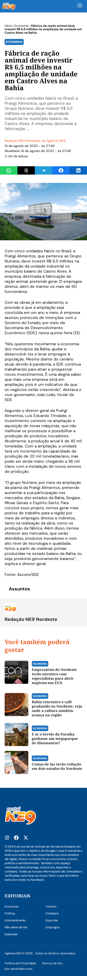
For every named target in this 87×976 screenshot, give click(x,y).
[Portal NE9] (9, 6)
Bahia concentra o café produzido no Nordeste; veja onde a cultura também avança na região (57, 708)
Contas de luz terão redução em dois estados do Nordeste (57, 766)
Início (8, 26)
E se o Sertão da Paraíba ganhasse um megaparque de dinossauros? (55, 738)
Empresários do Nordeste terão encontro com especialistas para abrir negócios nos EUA (54, 676)
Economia (21, 26)
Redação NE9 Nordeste (22, 141)
